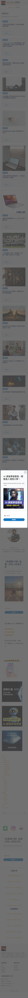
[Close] (25, 472)
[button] (14, 498)
